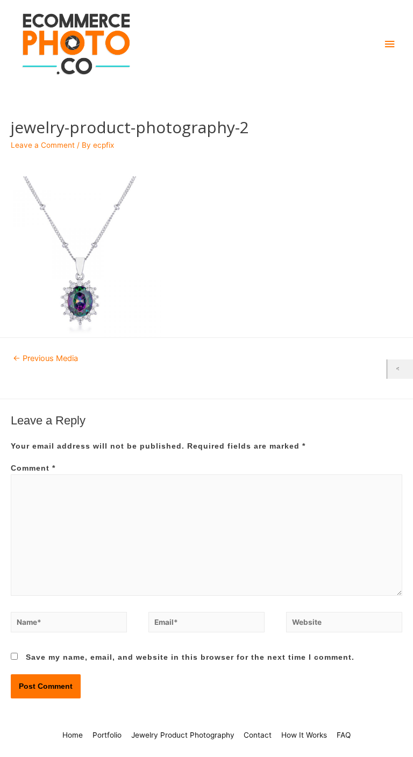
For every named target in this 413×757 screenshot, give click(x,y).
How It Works (304, 735)
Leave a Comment (43, 145)
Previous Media (45, 358)
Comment (33, 468)
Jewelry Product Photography (182, 735)
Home (72, 735)
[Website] (344, 625)
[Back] (400, 369)
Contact (258, 735)
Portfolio (107, 735)
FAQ (344, 735)
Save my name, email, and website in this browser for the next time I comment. (190, 657)
